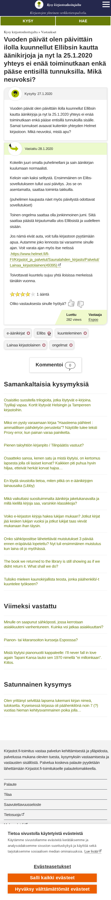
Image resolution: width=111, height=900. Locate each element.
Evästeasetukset (52, 866)
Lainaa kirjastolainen (23, 345)
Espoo (93, 320)
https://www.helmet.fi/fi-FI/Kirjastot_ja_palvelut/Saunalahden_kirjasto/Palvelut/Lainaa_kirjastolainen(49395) (54, 260)
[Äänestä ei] (80, 304)
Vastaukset (48, 32)
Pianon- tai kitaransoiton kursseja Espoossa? (41, 640)
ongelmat (59, 345)
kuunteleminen (70, 333)
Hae (83, 21)
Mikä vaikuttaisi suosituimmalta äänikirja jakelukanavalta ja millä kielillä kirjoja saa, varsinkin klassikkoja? (51, 501)
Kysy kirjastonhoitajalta (21, 32)
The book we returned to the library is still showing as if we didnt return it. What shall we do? (52, 563)
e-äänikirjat (16, 333)
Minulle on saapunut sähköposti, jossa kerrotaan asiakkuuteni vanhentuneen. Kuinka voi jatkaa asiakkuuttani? (53, 624)
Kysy (28, 21)
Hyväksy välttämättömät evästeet (52, 889)
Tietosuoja (12, 814)
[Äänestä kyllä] (71, 303)
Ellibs (41, 333)
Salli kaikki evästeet (52, 877)
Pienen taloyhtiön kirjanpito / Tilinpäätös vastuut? (44, 445)
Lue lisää (91, 851)
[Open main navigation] (106, 4)
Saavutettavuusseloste (22, 804)
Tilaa (8, 794)
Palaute (10, 784)
